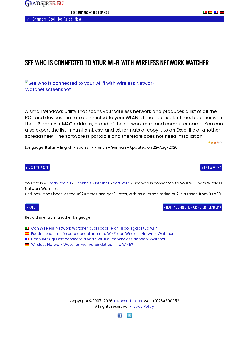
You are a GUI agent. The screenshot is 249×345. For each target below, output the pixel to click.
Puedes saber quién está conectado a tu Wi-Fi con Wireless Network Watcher (102, 233)
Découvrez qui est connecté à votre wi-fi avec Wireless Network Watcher (98, 239)
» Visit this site (37, 167)
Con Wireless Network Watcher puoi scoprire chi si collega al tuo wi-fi (94, 228)
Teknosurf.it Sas (127, 301)
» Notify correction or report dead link (192, 207)
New (78, 19)
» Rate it (32, 207)
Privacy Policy (141, 306)
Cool (51, 19)
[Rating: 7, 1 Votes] (215, 144)
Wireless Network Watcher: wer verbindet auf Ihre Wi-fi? (82, 244)
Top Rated (64, 19)
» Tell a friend (211, 167)
